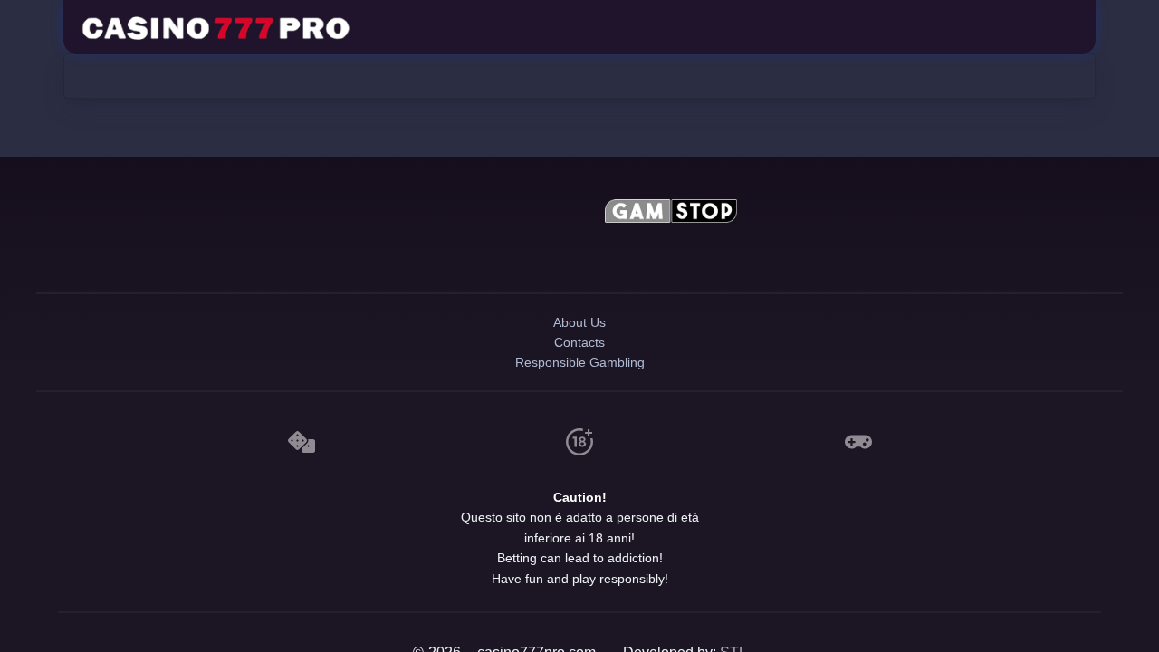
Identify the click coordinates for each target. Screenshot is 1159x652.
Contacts (579, 369)
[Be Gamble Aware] (488, 214)
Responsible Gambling (580, 400)
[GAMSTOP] (672, 214)
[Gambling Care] (488, 254)
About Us (579, 338)
